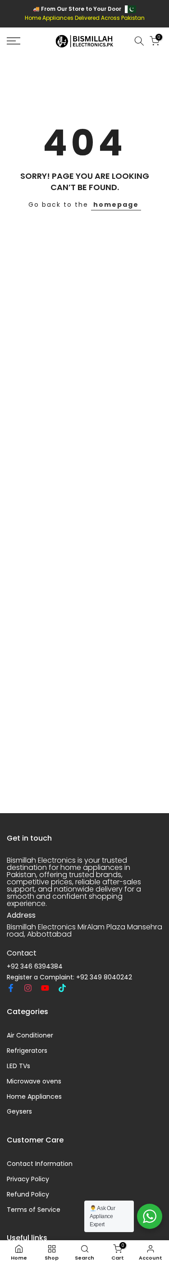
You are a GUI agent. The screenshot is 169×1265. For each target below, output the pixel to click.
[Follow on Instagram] (28, 988)
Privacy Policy (28, 1179)
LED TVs (18, 1066)
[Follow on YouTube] (45, 988)
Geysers (19, 1111)
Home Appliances (34, 1096)
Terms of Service (33, 1210)
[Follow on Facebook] (11, 988)
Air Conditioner (30, 1035)
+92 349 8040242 (104, 977)
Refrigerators (27, 1051)
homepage (116, 204)
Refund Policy (28, 1194)
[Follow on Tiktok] (62, 988)
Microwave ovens (34, 1081)
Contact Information (40, 1164)
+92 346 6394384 (35, 966)
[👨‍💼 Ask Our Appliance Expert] (149, 1216)
